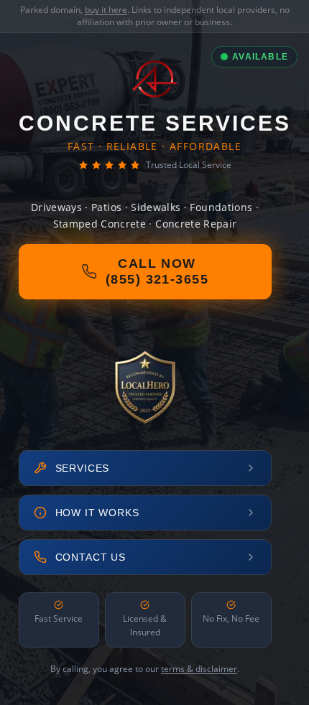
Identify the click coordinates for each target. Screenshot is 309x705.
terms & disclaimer (199, 669)
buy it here (106, 10)
